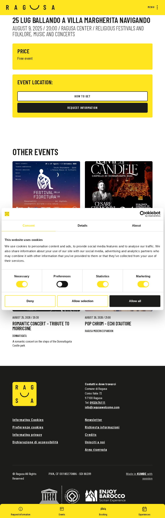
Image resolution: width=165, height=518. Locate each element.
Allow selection (82, 301)
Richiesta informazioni (102, 427)
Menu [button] (151, 7)
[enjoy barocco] (105, 495)
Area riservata (96, 450)
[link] (46, 186)
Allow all (135, 301)
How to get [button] (82, 96)
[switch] (62, 284)
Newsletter (93, 420)
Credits (91, 435)
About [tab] (136, 225)
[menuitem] (152, 7)
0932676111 (97, 402)
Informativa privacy (27, 435)
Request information (82, 107)
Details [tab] (83, 225)
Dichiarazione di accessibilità (35, 442)
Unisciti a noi (95, 442)
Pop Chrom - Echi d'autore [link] (108, 323)
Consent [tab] (29, 225)
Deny (30, 301)
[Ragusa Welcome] (30, 7)
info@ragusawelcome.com (102, 407)
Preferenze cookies (27, 427)
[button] (20, 512)
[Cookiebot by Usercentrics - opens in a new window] (142, 214)
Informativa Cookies (28, 420)
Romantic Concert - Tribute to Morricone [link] (40, 326)
